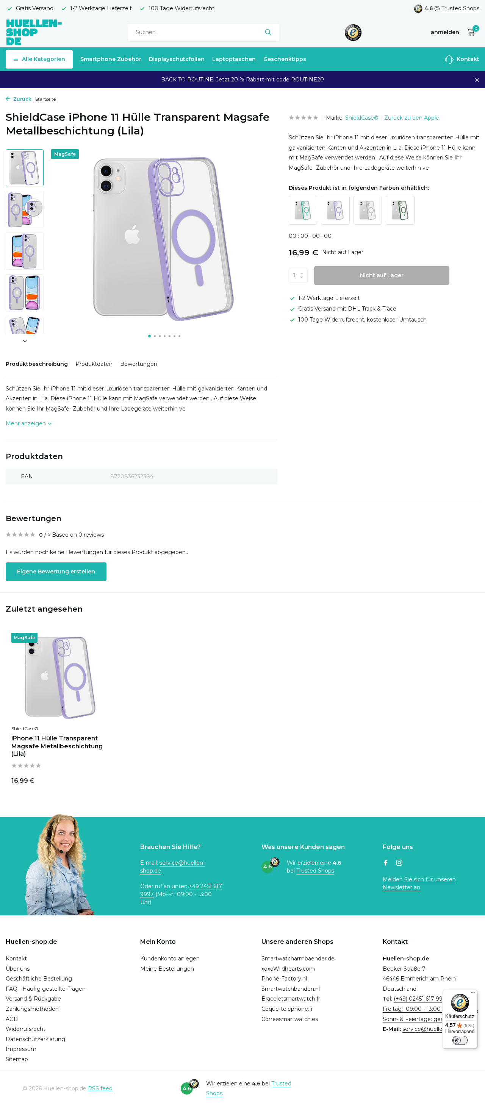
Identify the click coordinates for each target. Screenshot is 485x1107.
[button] (149, 336)
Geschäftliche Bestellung (39, 978)
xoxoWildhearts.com (288, 968)
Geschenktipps (284, 59)
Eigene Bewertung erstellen (56, 571)
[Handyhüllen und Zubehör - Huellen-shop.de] (34, 32)
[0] (469, 32)
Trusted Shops (460, 8)
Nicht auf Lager (382, 275)
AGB (12, 1019)
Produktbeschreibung (37, 364)
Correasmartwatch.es (289, 1019)
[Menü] (472, 994)
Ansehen (91, 779)
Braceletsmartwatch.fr (290, 998)
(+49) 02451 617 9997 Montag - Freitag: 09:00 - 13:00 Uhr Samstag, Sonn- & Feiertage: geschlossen (430, 1008)
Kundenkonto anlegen (170, 958)
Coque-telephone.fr (287, 1009)
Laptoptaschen (234, 59)
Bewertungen (138, 364)
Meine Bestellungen (167, 968)
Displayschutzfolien (177, 59)
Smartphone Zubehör (110, 59)
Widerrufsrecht (25, 1029)
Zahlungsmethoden (32, 1009)
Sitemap (17, 1059)
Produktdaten (94, 364)
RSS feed (100, 1088)
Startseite (45, 99)
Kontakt (467, 59)
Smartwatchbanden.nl (290, 988)
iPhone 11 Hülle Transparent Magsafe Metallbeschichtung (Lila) (57, 746)
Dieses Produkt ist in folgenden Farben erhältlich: (359, 187)
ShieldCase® (362, 117)
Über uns (18, 968)
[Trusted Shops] (353, 32)
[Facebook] (386, 863)
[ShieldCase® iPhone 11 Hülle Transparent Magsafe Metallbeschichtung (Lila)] (60, 677)
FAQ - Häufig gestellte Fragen (46, 988)
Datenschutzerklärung (35, 1039)
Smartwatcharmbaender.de (298, 958)
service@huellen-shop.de (435, 1029)
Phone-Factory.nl (284, 978)
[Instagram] (399, 863)
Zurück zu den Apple (411, 117)
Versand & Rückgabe (33, 998)
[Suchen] (268, 32)
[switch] (460, 1040)
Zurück (21, 99)
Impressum (21, 1049)
